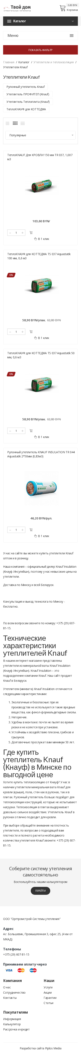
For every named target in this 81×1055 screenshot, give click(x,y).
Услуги (48, 987)
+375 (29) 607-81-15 (16, 954)
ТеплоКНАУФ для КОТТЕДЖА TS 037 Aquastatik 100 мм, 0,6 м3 (39, 256)
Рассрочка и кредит (16, 1029)
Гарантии (50, 998)
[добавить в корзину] (31, 232)
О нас (7, 987)
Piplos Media (53, 1048)
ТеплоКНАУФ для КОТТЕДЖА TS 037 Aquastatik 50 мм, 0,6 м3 (41, 355)
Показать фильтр (40, 50)
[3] (7, 123)
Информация (12, 1019)
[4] (15, 123)
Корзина (72, 10)
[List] (23, 123)
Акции (48, 992)
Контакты (9, 998)
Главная (8, 62)
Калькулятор (12, 1024)
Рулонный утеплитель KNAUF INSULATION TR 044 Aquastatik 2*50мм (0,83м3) (41, 454)
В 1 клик (43, 239)
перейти (40, 890)
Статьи (48, 1003)
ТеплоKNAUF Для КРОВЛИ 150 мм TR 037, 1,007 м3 (39, 157)
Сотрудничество (14, 992)
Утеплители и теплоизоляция (53, 62)
